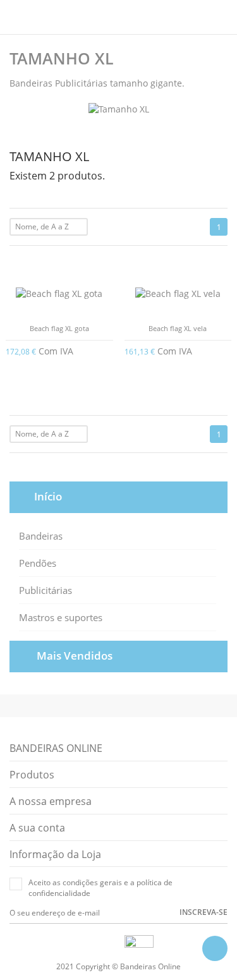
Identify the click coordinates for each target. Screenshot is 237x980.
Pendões (37, 563)
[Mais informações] (137, 460)
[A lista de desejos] (118, 460)
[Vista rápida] (100, 460)
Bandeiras (41, 535)
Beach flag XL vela (178, 328)
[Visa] (86, 943)
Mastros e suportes (60, 617)
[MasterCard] (101, 943)
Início (48, 496)
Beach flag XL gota (59, 328)
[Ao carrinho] (108, 350)
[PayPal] (115, 943)
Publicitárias (45, 590)
